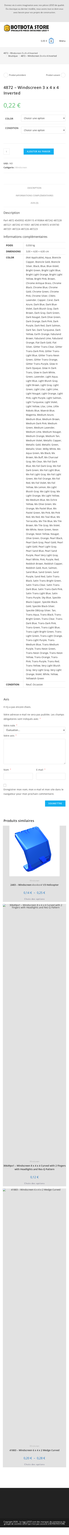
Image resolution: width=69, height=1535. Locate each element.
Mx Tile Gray (41, 525)
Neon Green (44, 529)
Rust (44, 567)
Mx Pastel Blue (44, 508)
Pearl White (32, 559)
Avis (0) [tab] (34, 203)
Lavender (39, 376)
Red (56, 559)
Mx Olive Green (43, 504)
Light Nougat (33, 393)
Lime (49, 406)
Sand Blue (31, 572)
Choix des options (34, 899)
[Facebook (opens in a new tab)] (37, 16)
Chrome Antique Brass (38, 283)
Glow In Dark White (44, 372)
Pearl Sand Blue (35, 550)
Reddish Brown (34, 563)
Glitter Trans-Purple (37, 363)
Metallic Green (50, 444)
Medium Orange (35, 436)
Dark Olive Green (50, 317)
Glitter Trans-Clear (43, 346)
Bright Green (33, 270)
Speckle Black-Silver (43, 606)
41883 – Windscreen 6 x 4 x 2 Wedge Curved (34, 1450)
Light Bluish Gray (47, 380)
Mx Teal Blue (48, 516)
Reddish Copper (53, 563)
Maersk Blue (47, 410)
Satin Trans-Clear (35, 584)
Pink (42, 559)
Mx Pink (45, 512)
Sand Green (45, 572)
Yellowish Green (35, 678)
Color (9, 118)
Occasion (38, 684)
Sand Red (39, 576)
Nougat (55, 534)
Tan (54, 610)
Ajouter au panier (38, 151)
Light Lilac (39, 389)
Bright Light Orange (37, 274)
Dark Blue (39, 304)
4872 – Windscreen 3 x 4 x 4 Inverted (39, 55)
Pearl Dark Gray (34, 542)
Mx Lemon (40, 487)
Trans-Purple (39, 661)
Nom (7, 769)
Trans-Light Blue (50, 627)
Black (36, 266)
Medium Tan (52, 436)
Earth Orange (41, 334)
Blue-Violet (53, 266)
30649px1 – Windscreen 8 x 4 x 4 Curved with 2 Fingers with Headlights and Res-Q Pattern (34, 1167)
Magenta (31, 414)
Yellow (54, 674)
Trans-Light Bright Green (40, 631)
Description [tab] (34, 187)
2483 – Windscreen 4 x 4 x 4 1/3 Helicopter (34, 884)
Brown (51, 278)
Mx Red (35, 516)
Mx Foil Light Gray (36, 474)
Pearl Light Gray (47, 546)
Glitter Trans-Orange (45, 359)
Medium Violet (34, 440)
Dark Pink (46, 321)
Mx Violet (54, 525)
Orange (44, 538)
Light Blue (31, 380)
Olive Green (32, 538)
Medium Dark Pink (36, 423)
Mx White (31, 529)
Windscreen (21, 167)
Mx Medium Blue (35, 499)
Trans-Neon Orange (37, 653)
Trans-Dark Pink (47, 623)
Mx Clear (37, 461)
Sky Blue (46, 597)
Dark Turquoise (45, 329)
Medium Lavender (44, 427)
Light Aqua (52, 376)
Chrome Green (40, 291)
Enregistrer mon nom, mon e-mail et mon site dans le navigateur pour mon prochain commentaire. (33, 791)
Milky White (49, 448)
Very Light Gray (40, 670)
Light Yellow (32, 406)
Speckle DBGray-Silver (38, 610)
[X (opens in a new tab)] (32, 16)
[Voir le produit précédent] (6, 75)
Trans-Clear (48, 618)
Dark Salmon (53, 325)
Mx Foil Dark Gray (42, 466)
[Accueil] (4, 55)
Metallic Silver (34, 448)
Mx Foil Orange (42, 478)
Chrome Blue (40, 287)
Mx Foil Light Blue (50, 470)
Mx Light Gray (47, 491)
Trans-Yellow (33, 665)
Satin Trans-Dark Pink (50, 589)
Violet (39, 674)
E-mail (40, 769)
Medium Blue (33, 419)
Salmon (52, 567)
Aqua (48, 257)
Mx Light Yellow (50, 495)
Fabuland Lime (42, 338)
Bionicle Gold (42, 261)
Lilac (43, 406)
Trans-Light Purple (36, 640)
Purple (49, 559)
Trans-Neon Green (44, 648)
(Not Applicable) (35, 257)
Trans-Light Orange (51, 635)
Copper (42, 300)
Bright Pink (40, 278)
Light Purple (38, 397)
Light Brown (32, 385)
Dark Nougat (33, 317)
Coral (50, 300)
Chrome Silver (40, 295)
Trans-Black (46, 614)
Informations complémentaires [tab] (34, 195)
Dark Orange (33, 321)
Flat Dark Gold (43, 342)
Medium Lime (33, 431)
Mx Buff (38, 457)
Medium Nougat (52, 431)
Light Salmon (54, 397)
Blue (42, 266)
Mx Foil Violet (38, 482)
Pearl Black (56, 538)
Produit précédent (17, 75)
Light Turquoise (35, 402)
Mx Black (45, 453)
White (46, 674)
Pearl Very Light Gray (46, 555)
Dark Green (53, 312)
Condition (11, 128)
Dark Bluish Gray (42, 308)
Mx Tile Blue (45, 521)
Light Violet (51, 402)
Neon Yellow (42, 534)
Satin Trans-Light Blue (38, 593)
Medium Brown (50, 419)
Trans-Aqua (32, 614)
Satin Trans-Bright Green (47, 580)
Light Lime (52, 389)
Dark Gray (39, 312)
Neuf (28, 684)
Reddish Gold (33, 567)
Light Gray (46, 385)
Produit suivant (53, 75)
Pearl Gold (50, 542)
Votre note (10, 725)
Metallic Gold (33, 444)
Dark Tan (31, 329)
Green (29, 376)
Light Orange (49, 393)
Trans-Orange (42, 657)
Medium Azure (45, 414)
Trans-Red (53, 661)
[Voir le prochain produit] (63, 75)
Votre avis (10, 735)
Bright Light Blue (51, 270)
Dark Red (39, 325)
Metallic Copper (52, 440)
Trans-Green (33, 627)
